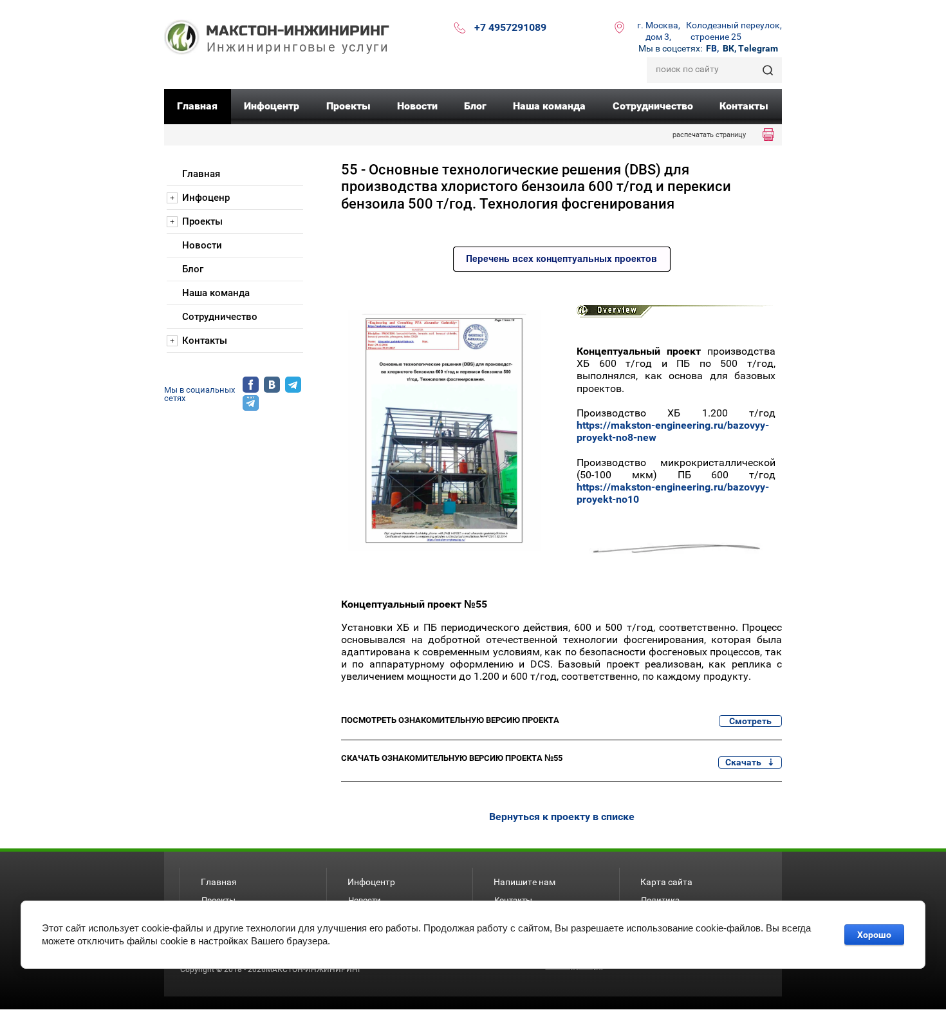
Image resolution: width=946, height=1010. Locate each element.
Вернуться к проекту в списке (562, 816)
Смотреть (750, 721)
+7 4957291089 (510, 27)
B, (712, 48)
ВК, (729, 48)
